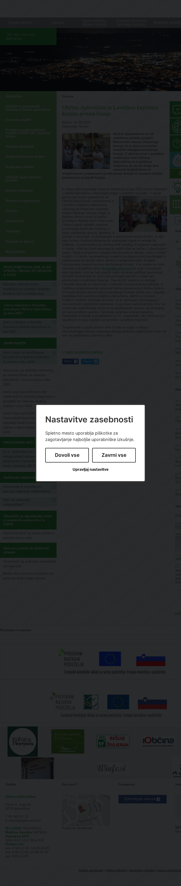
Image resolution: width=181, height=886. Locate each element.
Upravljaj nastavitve (91, 469)
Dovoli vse (67, 455)
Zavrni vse (114, 455)
